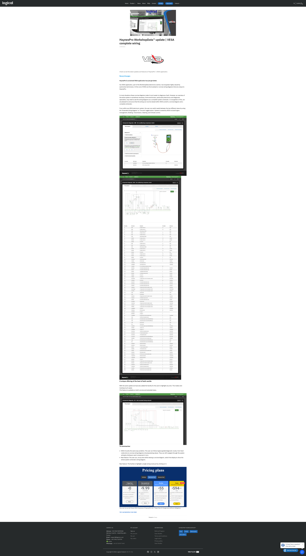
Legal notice (158, 538)
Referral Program (159, 531)
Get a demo (183, 534)
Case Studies (158, 533)
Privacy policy (158, 541)
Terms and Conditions (161, 536)
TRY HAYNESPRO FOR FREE (128, 512)
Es (132, 552)
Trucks (186, 531)
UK (127, 552)
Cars (181, 531)
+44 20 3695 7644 (119, 543)
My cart (133, 536)
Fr (130, 552)
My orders (133, 538)
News (155, 517)
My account (134, 533)
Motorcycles (193, 531)
